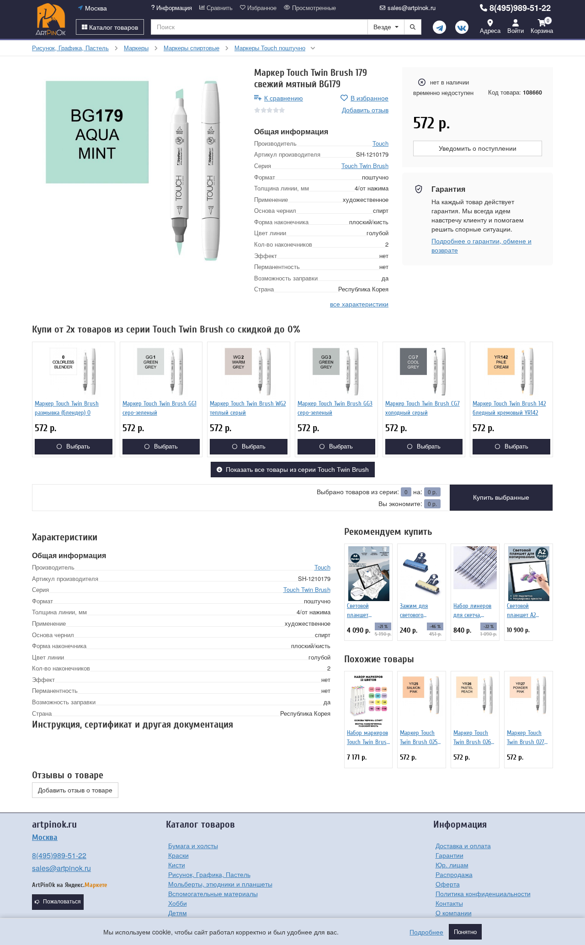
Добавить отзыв (365, 109)
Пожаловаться (62, 901)
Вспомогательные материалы (213, 893)
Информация (173, 8)
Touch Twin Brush (364, 165)
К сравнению (283, 97)
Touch (380, 142)
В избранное (369, 97)
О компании (454, 912)
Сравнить (219, 8)
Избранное (261, 8)
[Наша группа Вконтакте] (461, 27)
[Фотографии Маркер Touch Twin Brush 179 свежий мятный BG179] (136, 171)
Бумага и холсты (193, 845)
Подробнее (426, 931)
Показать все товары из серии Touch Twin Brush (297, 469)
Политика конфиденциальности (483, 893)
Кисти (176, 864)
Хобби (177, 903)
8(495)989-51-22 (520, 8)
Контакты (449, 903)
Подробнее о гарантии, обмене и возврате (481, 245)
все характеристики (359, 303)
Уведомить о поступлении (477, 148)
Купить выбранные (501, 497)
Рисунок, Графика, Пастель (209, 874)
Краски (178, 855)
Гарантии (449, 855)
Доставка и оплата (463, 845)
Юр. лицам (452, 864)
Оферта (448, 883)
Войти (515, 30)
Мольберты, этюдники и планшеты (220, 883)
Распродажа (454, 874)
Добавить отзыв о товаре (75, 790)
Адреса (490, 30)
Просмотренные (313, 8)
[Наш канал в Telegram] (439, 27)
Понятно (465, 932)
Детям (177, 912)
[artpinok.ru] (50, 19)
